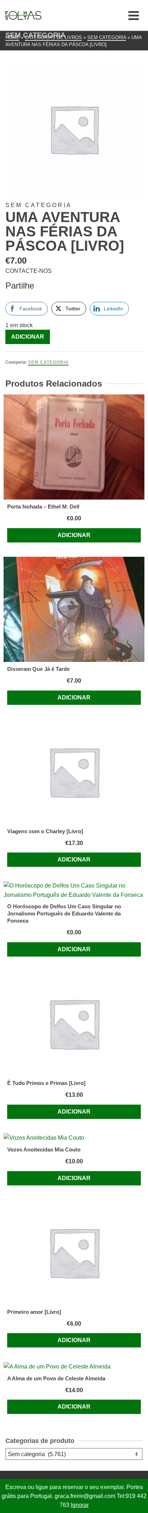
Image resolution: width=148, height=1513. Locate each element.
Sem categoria (48, 362)
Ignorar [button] (80, 1505)
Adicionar (27, 337)
